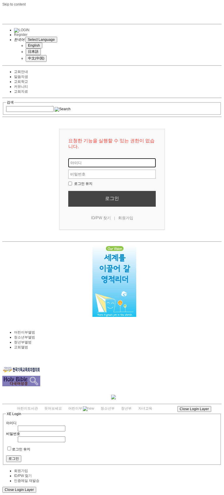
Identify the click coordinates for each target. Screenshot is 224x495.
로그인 (112, 198)
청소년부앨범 (24, 337)
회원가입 (125, 218)
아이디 (11, 423)
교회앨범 (21, 347)
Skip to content (14, 4)
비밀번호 (13, 434)
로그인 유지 (82, 184)
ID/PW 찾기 (101, 218)
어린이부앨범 (24, 332)
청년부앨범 (23, 342)
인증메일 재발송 (26, 481)
